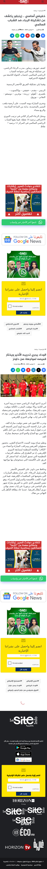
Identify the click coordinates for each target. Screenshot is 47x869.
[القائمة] (43, 2)
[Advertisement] (23, 155)
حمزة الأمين (39, 30)
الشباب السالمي (15, 328)
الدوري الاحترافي (12, 324)
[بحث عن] (4, 2)
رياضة (35, 11)
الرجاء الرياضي (31, 328)
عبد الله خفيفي (23, 333)
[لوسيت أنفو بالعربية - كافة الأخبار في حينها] (23, 2)
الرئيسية (41, 11)
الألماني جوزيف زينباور (31, 324)
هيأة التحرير (37, 865)
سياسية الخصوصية (27, 865)
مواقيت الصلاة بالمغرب (13, 865)
